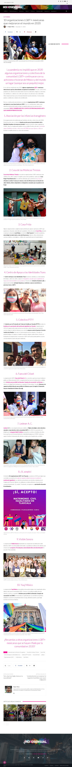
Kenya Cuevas (38, 178)
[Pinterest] (67, 3)
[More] (35, 32)
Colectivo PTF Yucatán (26, 654)
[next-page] (7, 724)
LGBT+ (36, 87)
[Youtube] (65, 1)
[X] (14, 693)
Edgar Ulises (11, 26)
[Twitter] (63, 1)
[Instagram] (61, 1)
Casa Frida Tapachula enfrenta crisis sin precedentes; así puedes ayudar (10, 718)
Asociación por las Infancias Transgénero (16, 652)
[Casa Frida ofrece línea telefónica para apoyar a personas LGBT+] (39, 712)
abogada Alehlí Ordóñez (16, 432)
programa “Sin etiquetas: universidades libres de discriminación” (27, 547)
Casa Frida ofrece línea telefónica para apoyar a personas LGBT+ (39, 718)
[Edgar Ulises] (5, 27)
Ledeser (6, 428)
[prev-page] (5, 724)
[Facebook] (59, 1)
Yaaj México (25, 657)
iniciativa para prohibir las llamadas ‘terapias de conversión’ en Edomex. (24, 382)
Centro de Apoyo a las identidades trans (12, 654)
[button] (66, 11)
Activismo (7, 17)
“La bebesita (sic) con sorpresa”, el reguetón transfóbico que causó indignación (36, 678)
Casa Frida (43, 652)
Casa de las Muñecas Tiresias (33, 652)
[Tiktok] (43, 757)
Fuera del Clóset (36, 654)
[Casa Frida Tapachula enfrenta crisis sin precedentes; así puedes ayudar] (10, 712)
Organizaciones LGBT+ (9, 657)
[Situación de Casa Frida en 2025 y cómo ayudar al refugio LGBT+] (25, 712)
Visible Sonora (19, 657)
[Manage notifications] (4, 762)
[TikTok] (67, 1)
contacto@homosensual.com (39, 753)
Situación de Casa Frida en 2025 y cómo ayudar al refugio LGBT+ (24, 718)
